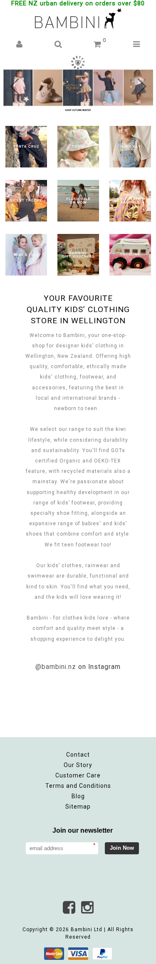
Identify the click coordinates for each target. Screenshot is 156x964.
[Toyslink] (130, 252)
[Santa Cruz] (26, 144)
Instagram (87, 907)
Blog (78, 796)
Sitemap (78, 806)
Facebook (69, 907)
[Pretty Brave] (78, 86)
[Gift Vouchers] (78, 252)
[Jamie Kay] (130, 144)
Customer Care (78, 775)
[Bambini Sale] (78, 198)
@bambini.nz (55, 667)
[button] (19, 45)
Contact (78, 754)
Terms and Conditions (78, 785)
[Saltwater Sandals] (130, 198)
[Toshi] (78, 144)
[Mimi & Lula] (26, 252)
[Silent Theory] (26, 198)
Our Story (78, 765)
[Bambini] (78, 19)
